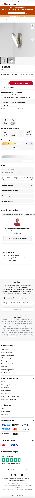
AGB (2, 409)
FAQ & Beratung (6, 352)
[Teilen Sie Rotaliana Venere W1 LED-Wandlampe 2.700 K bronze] (32, 28)
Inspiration (4, 399)
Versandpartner (8, 440)
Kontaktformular (11, 336)
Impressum (5, 415)
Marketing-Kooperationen (10, 385)
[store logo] (11, 4)
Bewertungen (7, 196)
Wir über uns (5, 382)
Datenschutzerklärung (19, 337)
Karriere (4, 394)
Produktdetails (7, 185)
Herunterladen (7, 201)
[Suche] (30, 4)
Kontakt (4, 367)
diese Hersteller (17, 317)
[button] (4, 60)
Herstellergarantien (8, 370)
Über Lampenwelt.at (10, 378)
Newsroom (15, 397)
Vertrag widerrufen (8, 349)
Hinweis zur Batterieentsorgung (18, 480)
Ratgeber (13, 399)
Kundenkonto (5, 373)
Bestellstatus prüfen (8, 355)
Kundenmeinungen (9, 451)
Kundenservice (8, 345)
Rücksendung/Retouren (9, 358)
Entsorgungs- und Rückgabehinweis (17, 483)
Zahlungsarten (6, 361)
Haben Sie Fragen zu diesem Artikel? (19, 178)
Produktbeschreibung (10, 191)
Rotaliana (20, 109)
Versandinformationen (8, 364)
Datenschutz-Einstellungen (9, 478)
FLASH (16, 13)
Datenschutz (5, 412)
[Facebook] (12, 475)
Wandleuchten (7, 20)
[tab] (17, 359)
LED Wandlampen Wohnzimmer (12, 215)
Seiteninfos (6, 405)
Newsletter (5, 388)
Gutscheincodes (6, 391)
